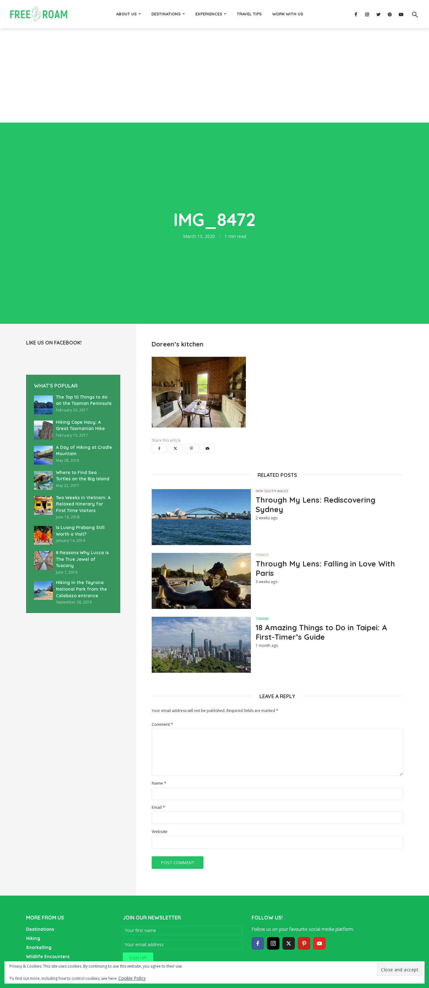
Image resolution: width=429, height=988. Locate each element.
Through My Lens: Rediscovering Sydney (315, 504)
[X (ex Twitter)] (288, 943)
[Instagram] (273, 943)
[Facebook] (258, 943)
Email (158, 807)
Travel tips (249, 13)
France (262, 554)
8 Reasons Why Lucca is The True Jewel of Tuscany (82, 559)
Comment (162, 724)
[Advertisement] (214, 75)
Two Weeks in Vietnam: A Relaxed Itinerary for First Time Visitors (83, 504)
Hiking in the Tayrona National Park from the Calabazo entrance (81, 589)
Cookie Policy (132, 978)
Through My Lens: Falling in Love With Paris (325, 568)
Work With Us (287, 13)
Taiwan (262, 618)
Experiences (208, 13)
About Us (126, 13)
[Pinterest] (304, 943)
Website (159, 831)
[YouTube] (319, 943)
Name (159, 783)
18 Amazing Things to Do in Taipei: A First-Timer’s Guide (321, 632)
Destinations (166, 13)
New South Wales (272, 490)
